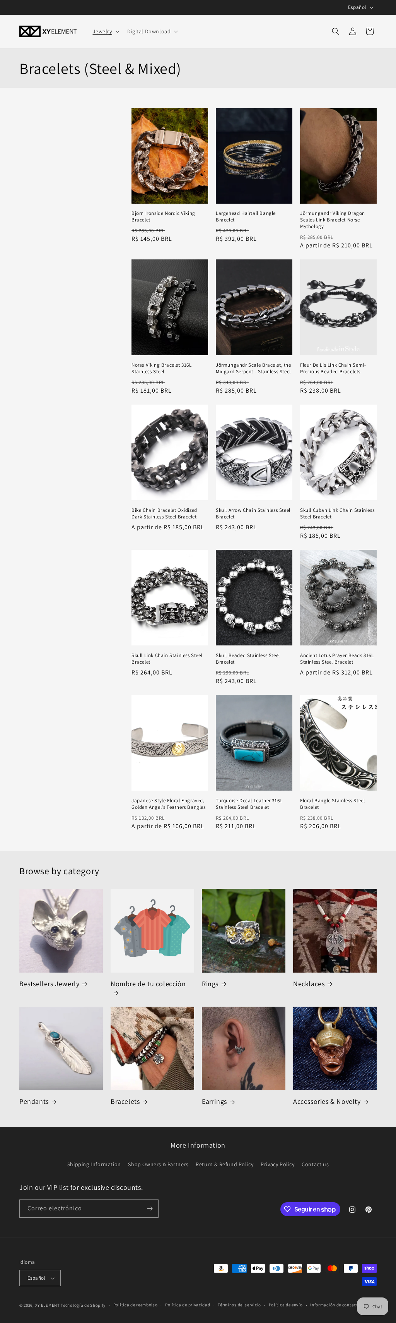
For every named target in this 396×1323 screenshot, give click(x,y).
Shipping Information (94, 1164)
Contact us (315, 1164)
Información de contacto (335, 1305)
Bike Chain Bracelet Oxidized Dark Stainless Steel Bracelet (164, 513)
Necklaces (308, 983)
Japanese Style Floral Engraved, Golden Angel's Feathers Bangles (168, 804)
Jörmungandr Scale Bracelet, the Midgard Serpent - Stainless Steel (253, 368)
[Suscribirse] (149, 1208)
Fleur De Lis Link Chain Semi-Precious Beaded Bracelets (333, 368)
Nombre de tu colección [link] (148, 983)
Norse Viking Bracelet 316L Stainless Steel (161, 368)
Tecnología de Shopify (83, 1305)
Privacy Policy (277, 1164)
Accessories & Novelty (327, 1101)
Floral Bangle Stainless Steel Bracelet (332, 804)
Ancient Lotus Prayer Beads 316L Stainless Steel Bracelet (337, 658)
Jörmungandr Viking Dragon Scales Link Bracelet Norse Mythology (332, 220)
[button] (105, 31)
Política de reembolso (135, 1305)
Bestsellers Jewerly (49, 983)
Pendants (34, 1101)
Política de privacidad (187, 1305)
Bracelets (125, 1101)
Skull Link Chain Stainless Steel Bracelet (166, 658)
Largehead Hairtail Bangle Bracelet (246, 216)
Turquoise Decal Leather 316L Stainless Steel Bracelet (249, 804)
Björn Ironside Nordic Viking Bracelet (163, 216)
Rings (210, 983)
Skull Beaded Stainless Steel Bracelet (248, 658)
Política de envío (286, 1305)
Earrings (214, 1101)
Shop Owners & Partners (158, 1164)
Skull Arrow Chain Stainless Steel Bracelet (253, 513)
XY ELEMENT (47, 1305)
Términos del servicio (239, 1305)
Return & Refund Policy (224, 1164)
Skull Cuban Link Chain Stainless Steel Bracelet (337, 513)
